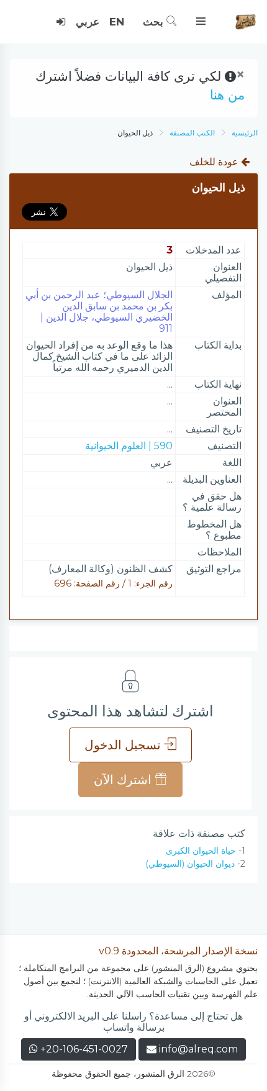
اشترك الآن (124, 779)
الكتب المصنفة (192, 132)
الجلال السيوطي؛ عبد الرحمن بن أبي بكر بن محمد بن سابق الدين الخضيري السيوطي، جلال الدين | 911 (99, 311)
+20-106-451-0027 (83, 1049)
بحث (154, 22)
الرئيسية (245, 132)
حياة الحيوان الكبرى (201, 850)
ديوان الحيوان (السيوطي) (190, 863)
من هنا (227, 95)
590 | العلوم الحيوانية (129, 446)
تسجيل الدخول (124, 744)
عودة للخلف (215, 162)
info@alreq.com (198, 1049)
